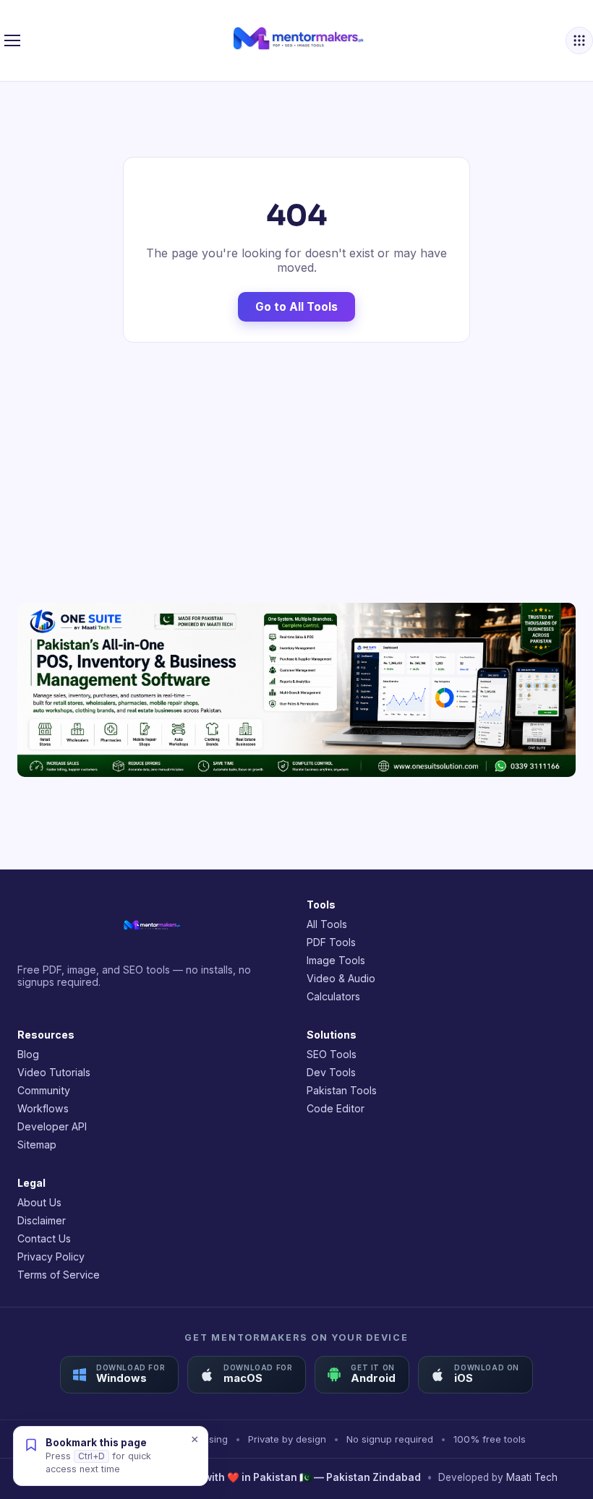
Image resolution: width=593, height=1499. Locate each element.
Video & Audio (341, 978)
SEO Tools (332, 1054)
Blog (28, 1054)
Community (43, 1090)
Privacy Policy (51, 1256)
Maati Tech (532, 1477)
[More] (579, 40)
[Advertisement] (296, 472)
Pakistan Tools (342, 1090)
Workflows (43, 1108)
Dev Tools (331, 1072)
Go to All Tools (296, 307)
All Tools (327, 924)
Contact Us (44, 1238)
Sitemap (36, 1144)
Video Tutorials (53, 1072)
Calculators (333, 996)
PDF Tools (331, 942)
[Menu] (12, 40)
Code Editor (335, 1108)
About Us (39, 1202)
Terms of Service (58, 1274)
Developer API (52, 1126)
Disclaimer (41, 1220)
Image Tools (336, 960)
